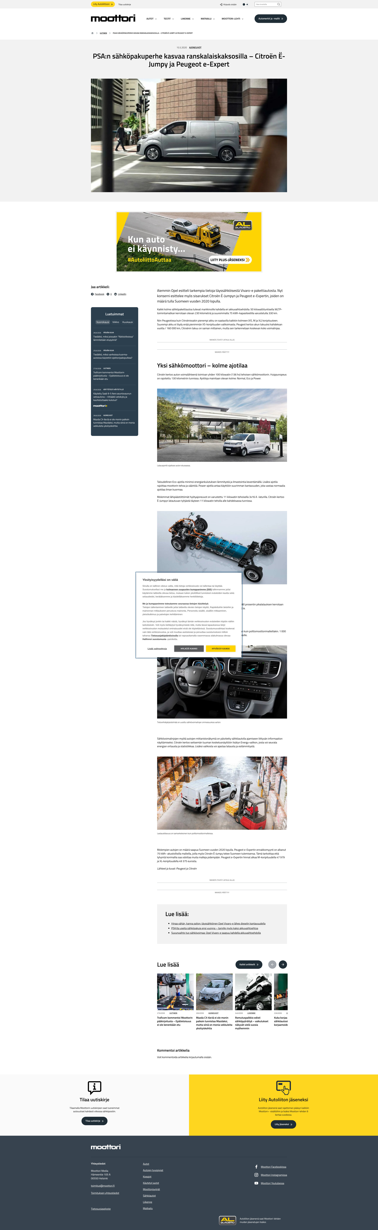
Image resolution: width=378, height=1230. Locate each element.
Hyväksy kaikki (221, 648)
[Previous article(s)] (272, 964)
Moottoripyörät (151, 1189)
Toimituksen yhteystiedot (105, 1193)
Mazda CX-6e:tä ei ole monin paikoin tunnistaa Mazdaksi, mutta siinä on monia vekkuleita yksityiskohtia (114, 423)
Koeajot (147, 1177)
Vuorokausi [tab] (102, 322)
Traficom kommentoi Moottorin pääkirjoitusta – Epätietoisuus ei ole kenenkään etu (111, 376)
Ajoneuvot (195, 47)
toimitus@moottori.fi (103, 1186)
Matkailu (148, 1208)
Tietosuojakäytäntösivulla (164, 635)
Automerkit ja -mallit (269, 18)
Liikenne (251, 1013)
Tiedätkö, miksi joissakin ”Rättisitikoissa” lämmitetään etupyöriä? (113, 338)
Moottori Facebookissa (273, 1167)
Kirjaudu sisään (230, 4)
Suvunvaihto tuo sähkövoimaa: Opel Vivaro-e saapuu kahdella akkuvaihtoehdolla (216, 933)
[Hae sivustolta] (278, 4)
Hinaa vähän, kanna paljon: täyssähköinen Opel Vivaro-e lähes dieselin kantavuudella (218, 923)
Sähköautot (149, 1196)
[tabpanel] (114, 379)
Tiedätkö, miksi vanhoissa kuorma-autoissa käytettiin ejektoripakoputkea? (112, 356)
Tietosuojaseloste (101, 1209)
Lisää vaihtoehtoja (157, 648)
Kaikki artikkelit (247, 964)
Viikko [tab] (115, 322)
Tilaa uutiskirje (124, 4)
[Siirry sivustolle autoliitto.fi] (227, 1220)
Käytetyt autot (151, 1183)
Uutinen (103, 33)
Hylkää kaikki (189, 648)
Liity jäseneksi (282, 1124)
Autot (146, 1164)
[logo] (113, 21)
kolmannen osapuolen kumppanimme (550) (189, 589)
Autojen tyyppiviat (153, 1170)
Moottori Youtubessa (272, 1183)
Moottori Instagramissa (274, 1175)
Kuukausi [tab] (127, 322)
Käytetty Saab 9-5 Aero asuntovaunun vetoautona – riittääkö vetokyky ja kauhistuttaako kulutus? (112, 397)
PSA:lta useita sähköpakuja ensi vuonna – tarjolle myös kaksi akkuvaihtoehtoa (214, 928)
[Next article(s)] (283, 964)
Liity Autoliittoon (101, 4)
